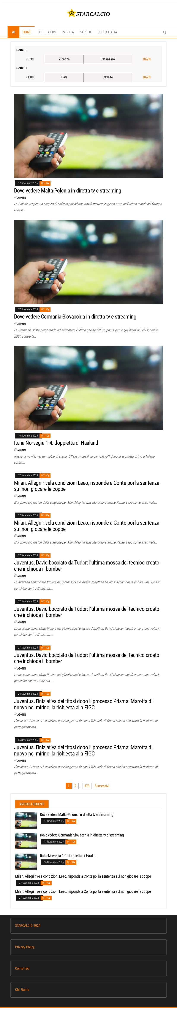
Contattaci (22, 968)
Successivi (102, 786)
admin (21, 197)
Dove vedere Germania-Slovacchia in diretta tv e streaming (75, 316)
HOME (27, 32)
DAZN (147, 59)
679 (87, 786)
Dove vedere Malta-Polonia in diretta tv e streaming (67, 190)
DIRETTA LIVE (47, 32)
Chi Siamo (22, 990)
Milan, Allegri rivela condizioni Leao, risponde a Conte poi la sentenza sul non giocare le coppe (86, 486)
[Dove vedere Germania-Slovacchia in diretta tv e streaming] (88, 262)
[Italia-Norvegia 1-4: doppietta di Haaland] (88, 388)
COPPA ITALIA (107, 32)
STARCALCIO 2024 (27, 926)
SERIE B (85, 32)
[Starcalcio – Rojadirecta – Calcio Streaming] (13, 32)
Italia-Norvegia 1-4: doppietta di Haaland (56, 443)
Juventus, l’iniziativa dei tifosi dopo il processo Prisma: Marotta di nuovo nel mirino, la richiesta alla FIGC (83, 704)
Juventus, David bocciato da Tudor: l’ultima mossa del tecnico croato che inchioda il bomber (86, 565)
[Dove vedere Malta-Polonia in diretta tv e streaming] (88, 135)
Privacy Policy (25, 947)
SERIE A (68, 32)
